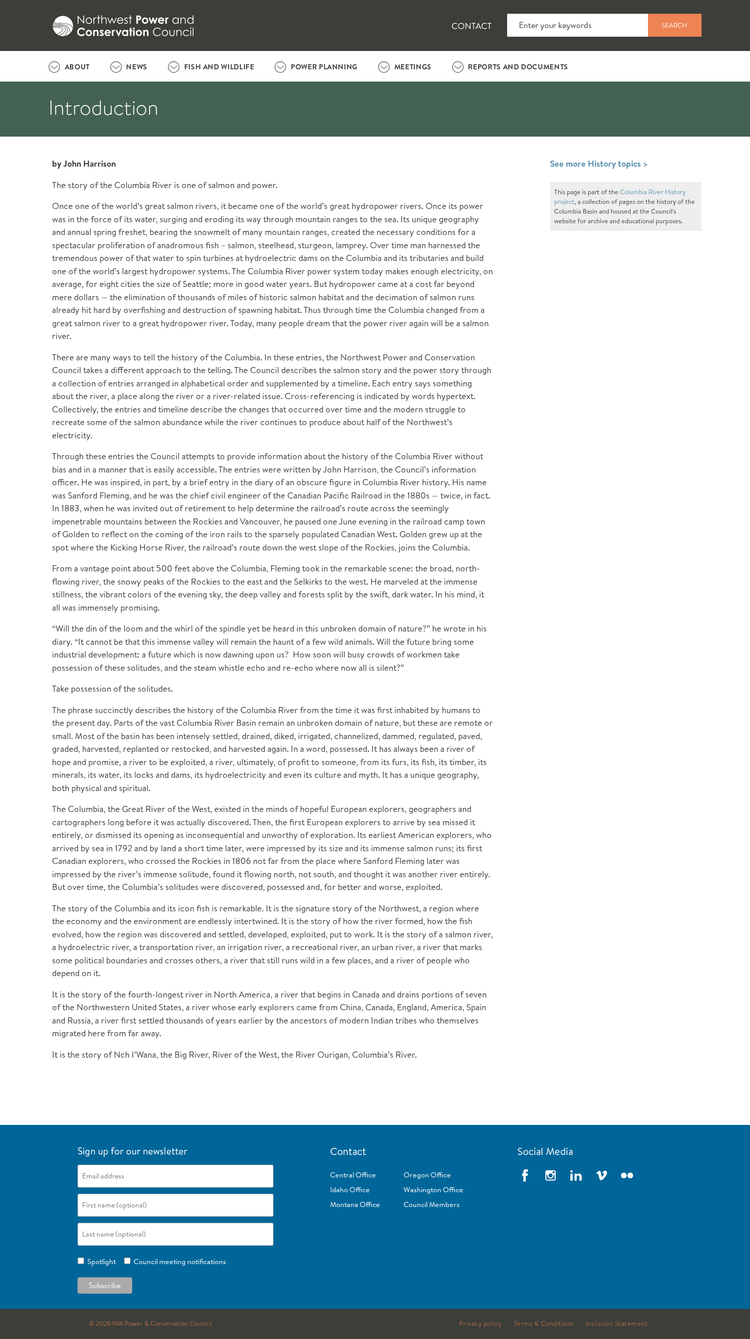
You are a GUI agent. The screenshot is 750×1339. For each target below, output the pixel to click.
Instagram (550, 1175)
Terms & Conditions (544, 1323)
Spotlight (100, 1261)
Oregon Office (427, 1175)
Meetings (413, 67)
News (136, 67)
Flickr (627, 1175)
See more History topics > (599, 163)
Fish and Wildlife (219, 67)
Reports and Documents (518, 67)
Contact (472, 26)
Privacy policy (480, 1323)
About (77, 67)
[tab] (69, 66)
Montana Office (355, 1204)
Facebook (525, 1175)
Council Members (432, 1204)
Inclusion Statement (617, 1323)
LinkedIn (576, 1175)
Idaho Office (350, 1190)
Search (674, 25)
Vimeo (601, 1175)
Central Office (353, 1175)
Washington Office (433, 1190)
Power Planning (324, 67)
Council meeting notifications (178, 1261)
